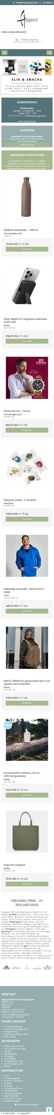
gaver (26, 945)
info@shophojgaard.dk (26, 3)
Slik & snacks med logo (15, 1048)
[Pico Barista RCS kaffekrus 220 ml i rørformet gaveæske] (27, 744)
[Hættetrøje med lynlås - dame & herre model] (27, 560)
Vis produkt (27, 249)
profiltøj (12, 914)
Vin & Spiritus (10, 1058)
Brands (7, 1066)
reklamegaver (15, 921)
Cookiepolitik (24, 1113)
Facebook (22, 1104)
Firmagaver (10, 929)
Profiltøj (8, 1051)
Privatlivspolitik (9, 1113)
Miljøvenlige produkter (14, 1046)
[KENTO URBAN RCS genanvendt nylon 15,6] (27, 652)
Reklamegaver (10, 1053)
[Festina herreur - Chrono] (27, 382)
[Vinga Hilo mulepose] (27, 836)
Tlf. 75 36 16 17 (15, 115)
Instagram (34, 1104)
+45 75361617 (47, 3)
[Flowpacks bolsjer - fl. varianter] (27, 471)
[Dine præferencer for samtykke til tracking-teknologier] (49, 1110)
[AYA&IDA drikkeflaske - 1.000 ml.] (27, 201)
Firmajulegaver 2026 (13, 1061)
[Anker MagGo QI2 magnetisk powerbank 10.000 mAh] (27, 290)
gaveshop (6, 931)
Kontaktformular (11, 1100)
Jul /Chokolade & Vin (13, 1063)
